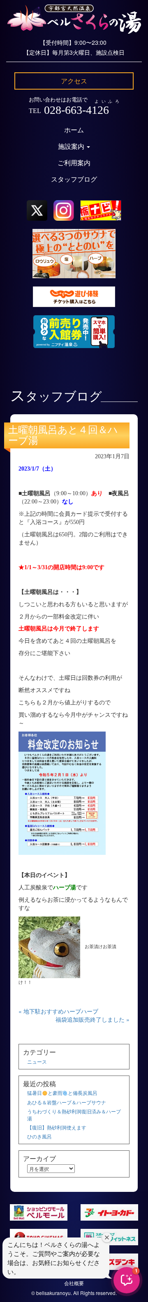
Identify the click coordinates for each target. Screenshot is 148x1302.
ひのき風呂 (39, 1136)
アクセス (74, 80)
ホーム (74, 130)
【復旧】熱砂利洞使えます (56, 1127)
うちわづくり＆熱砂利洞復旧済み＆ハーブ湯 (74, 1115)
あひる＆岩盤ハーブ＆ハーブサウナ (66, 1102)
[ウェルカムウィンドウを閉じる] (107, 1237)
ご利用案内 (74, 162)
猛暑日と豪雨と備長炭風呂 (62, 1092)
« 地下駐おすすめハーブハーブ (58, 1011)
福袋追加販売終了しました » (93, 1019)
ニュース (37, 1061)
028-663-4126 (76, 110)
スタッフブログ (74, 179)
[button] (126, 1280)
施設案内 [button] (72, 146)
